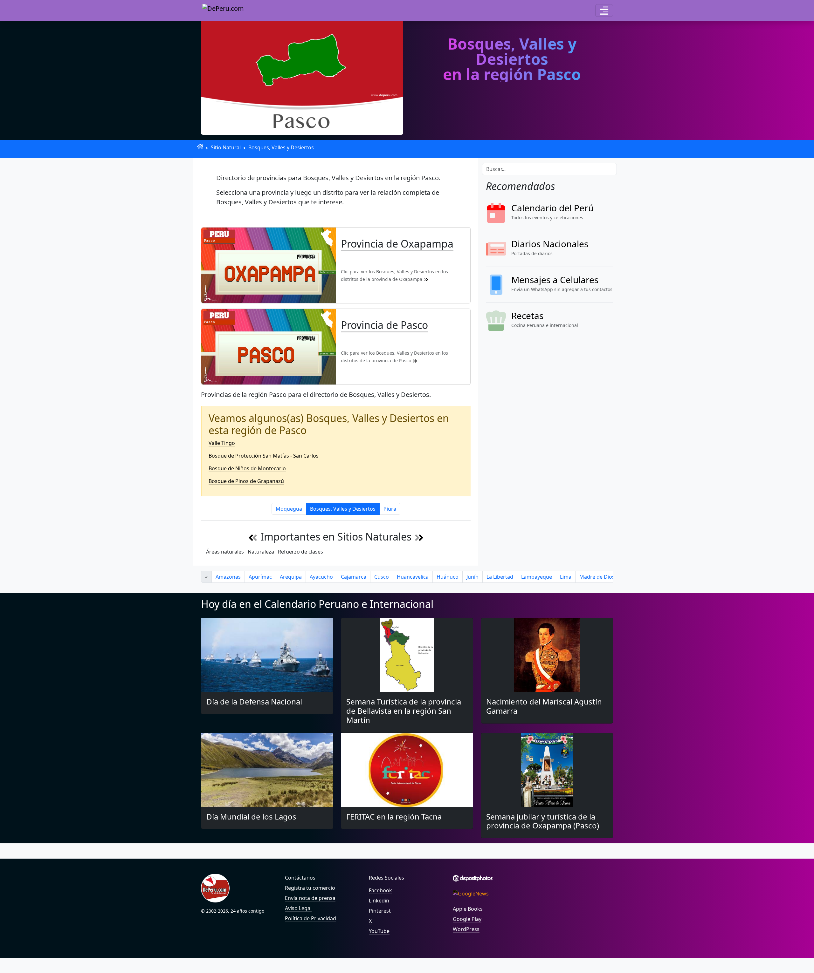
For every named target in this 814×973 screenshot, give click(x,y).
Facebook (380, 890)
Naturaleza (261, 551)
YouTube (379, 931)
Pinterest (380, 910)
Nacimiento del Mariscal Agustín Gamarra (544, 706)
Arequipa (291, 576)
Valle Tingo (222, 442)
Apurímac (260, 576)
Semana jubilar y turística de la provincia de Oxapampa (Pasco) (542, 821)
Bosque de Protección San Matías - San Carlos (264, 455)
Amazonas (228, 576)
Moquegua (289, 508)
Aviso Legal (298, 908)
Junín (472, 576)
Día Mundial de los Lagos (251, 816)
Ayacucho (321, 576)
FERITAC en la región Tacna (394, 816)
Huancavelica (413, 576)
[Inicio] (200, 147)
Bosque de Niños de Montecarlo (247, 468)
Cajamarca (353, 576)
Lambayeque (536, 576)
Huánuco (448, 576)
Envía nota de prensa (310, 898)
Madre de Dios (597, 576)
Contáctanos (300, 877)
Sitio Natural (226, 147)
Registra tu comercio (310, 887)
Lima (565, 576)
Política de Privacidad (310, 918)
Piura (389, 508)
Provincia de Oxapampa (397, 243)
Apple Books (468, 908)
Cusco (381, 576)
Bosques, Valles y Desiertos (281, 147)
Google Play (467, 918)
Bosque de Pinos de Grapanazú (246, 481)
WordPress (466, 929)
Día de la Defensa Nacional (254, 701)
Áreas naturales (225, 551)
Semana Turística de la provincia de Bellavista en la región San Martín (403, 710)
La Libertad (499, 576)
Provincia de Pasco (384, 325)
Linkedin (379, 900)
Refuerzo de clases (300, 551)
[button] (604, 10)
